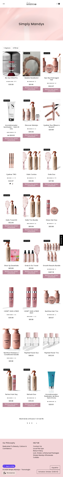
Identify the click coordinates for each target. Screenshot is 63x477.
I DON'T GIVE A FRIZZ (11, 311)
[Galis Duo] (51, 160)
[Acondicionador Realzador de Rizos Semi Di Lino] (51, 380)
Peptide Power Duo (31, 353)
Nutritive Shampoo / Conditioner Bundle (11, 354)
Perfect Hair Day (11, 394)
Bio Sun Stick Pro (11, 78)
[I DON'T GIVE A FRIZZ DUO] (31, 297)
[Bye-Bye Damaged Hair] (51, 63)
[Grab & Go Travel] (31, 251)
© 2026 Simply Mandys (11, 470)
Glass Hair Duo (51, 220)
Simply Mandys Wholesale (43, 455)
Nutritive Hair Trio (51, 311)
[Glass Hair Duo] (51, 206)
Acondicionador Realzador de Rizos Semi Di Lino (51, 396)
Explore (7, 48)
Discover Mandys (31, 125)
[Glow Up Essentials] (11, 251)
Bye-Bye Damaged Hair (51, 79)
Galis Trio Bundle (31, 220)
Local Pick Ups (38, 448)
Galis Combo (31, 174)
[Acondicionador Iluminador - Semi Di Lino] (11, 111)
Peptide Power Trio (51, 353)
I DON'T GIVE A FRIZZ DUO (31, 312)
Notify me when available (31, 88)
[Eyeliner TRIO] (11, 160)
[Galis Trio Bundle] (31, 206)
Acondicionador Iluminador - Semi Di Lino (11, 127)
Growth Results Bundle (51, 266)
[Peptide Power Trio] (51, 338)
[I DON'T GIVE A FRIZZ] (11, 297)
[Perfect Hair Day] (11, 380)
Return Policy (38, 451)
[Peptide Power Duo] (31, 338)
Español (55, 468)
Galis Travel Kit (11, 220)
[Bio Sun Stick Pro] (11, 63)
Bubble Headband (31, 78)
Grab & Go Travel (31, 266)
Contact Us (37, 446)
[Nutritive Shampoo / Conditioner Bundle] (11, 338)
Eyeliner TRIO (11, 174)
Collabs (36, 457)
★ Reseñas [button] (61, 240)
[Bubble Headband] (31, 63)
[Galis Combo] (31, 160)
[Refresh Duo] (31, 380)
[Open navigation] (4, 4)
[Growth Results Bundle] (51, 251)
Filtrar (16, 48)
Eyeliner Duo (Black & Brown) (52, 126)
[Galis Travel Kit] (11, 206)
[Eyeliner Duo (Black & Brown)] (51, 111)
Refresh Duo (31, 394)
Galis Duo (51, 174)
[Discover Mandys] (31, 111)
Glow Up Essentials (11, 266)
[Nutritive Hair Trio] (51, 297)
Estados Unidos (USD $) (48, 472)
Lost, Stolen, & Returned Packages (46, 453)
